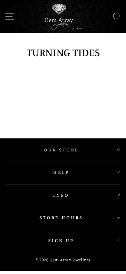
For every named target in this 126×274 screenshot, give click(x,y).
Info (61, 195)
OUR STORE (61, 149)
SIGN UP (61, 240)
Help (61, 172)
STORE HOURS (61, 217)
